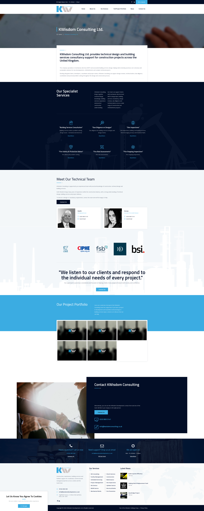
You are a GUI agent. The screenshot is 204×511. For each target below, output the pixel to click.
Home (83, 9)
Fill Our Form (102, 456)
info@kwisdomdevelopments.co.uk (102, 453)
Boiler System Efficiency (135, 473)
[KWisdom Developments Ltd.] (65, 9)
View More (133, 456)
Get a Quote (141, 2)
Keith (80, 211)
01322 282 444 (71, 453)
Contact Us (142, 9)
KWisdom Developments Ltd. (75, 508)
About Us (92, 9)
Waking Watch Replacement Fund (138, 483)
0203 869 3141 (84, 216)
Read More (71, 136)
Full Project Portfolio (120, 9)
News (132, 9)
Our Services (104, 9)
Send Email (83, 219)
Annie (126, 211)
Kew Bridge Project (134, 493)
